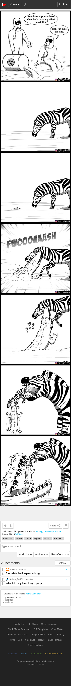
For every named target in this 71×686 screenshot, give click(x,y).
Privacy (60, 634)
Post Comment (60, 554)
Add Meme (25, 554)
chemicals (8, 538)
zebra (28, 538)
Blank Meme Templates (19, 629)
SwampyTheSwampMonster (48, 531)
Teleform (13, 569)
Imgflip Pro (19, 624)
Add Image (41, 554)
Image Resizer (38, 634)
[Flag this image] (66, 526)
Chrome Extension (54, 653)
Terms (12, 640)
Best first (61, 563)
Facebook (13, 653)
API (20, 640)
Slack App (30, 640)
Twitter (24, 653)
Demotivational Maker (17, 634)
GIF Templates (41, 629)
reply (67, 569)
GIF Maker (33, 624)
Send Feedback (35, 645)
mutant (47, 538)
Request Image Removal (50, 640)
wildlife (19, 538)
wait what (58, 538)
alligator (37, 538)
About (51, 634)
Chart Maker (57, 629)
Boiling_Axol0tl (16, 579)
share (53, 525)
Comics (19, 534)
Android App (36, 653)
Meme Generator (33, 594)
